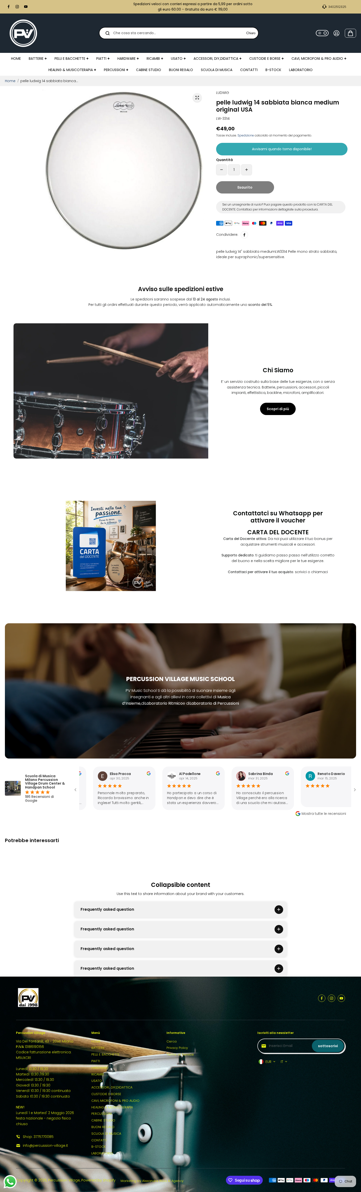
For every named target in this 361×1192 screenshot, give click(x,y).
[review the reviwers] (105, 774)
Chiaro (250, 33)
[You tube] (25, 6)
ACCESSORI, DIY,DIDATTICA (111, 1087)
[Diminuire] (221, 169)
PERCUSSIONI (101, 1113)
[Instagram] (17, 6)
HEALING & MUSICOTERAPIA (112, 1107)
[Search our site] (107, 33)
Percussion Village (64, 1180)
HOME (96, 1041)
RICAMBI (97, 1074)
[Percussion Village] (23, 33)
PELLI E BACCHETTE (105, 1054)
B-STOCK (98, 1146)
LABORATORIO (102, 1153)
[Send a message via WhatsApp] (10, 1182)
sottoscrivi (328, 1045)
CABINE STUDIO (103, 1120)
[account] (336, 33)
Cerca (172, 1041)
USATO (96, 1080)
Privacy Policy (177, 1047)
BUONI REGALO (102, 1127)
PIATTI (95, 1061)
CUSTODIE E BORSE (106, 1094)
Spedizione (245, 135)
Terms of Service (180, 1054)
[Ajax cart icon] (350, 33)
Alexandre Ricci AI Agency (162, 1180)
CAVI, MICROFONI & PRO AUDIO (115, 1100)
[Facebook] (8, 6)
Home (10, 80)
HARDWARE (100, 1067)
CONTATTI (99, 1140)
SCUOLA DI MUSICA (106, 1133)
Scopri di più (278, 408)
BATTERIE (98, 1047)
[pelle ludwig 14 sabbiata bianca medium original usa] (197, 97)
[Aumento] (246, 169)
